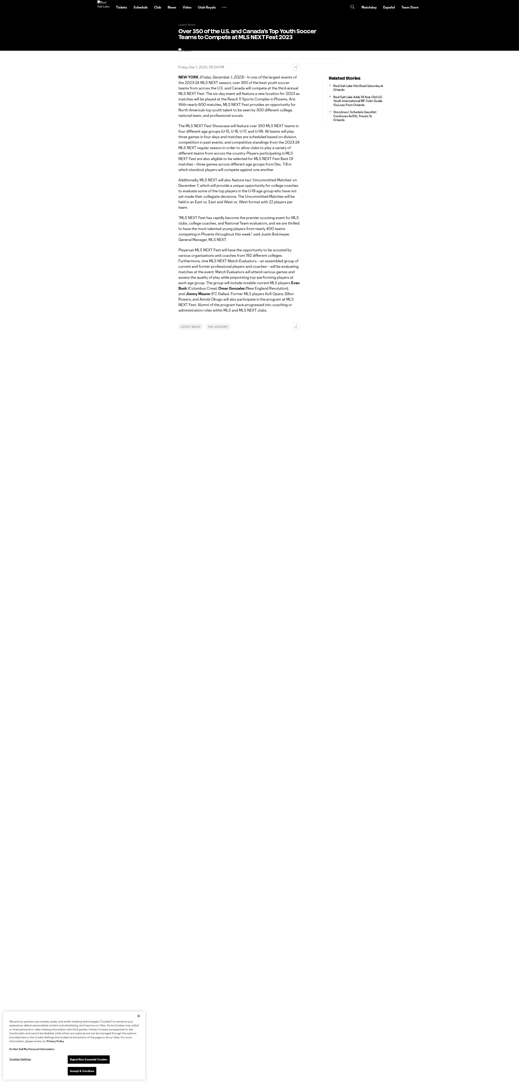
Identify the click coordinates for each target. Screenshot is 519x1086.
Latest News (190, 326)
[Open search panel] (352, 7)
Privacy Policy (55, 1041)
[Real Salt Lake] (104, 7)
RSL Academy (218, 326)
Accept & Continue (82, 1071)
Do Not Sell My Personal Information (31, 1049)
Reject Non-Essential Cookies (88, 1059)
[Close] (138, 1016)
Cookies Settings (20, 1059)
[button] (224, 7)
